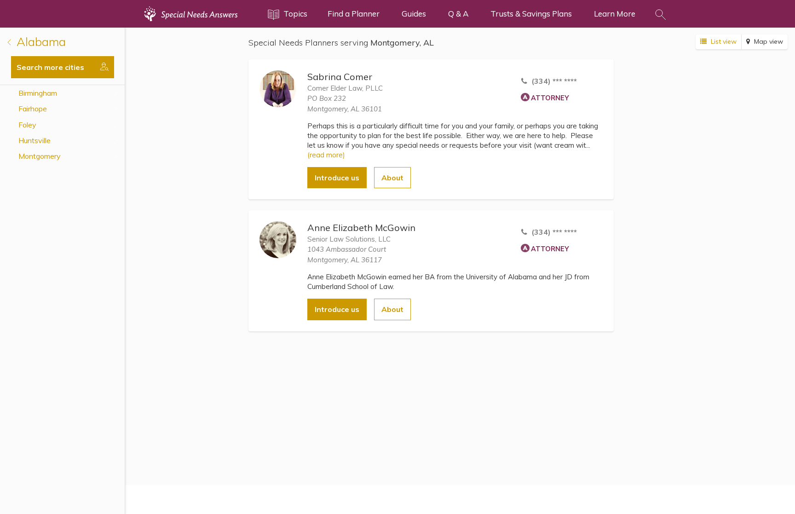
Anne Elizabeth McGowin (361, 227)
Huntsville (34, 140)
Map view (767, 41)
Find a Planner (354, 13)
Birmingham (37, 93)
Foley (27, 124)
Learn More (614, 13)
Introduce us (337, 177)
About (392, 177)
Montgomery (39, 156)
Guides (414, 13)
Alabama (39, 41)
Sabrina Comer (339, 76)
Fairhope (32, 108)
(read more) (326, 154)
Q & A (458, 13)
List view (723, 41)
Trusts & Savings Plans (531, 13)
